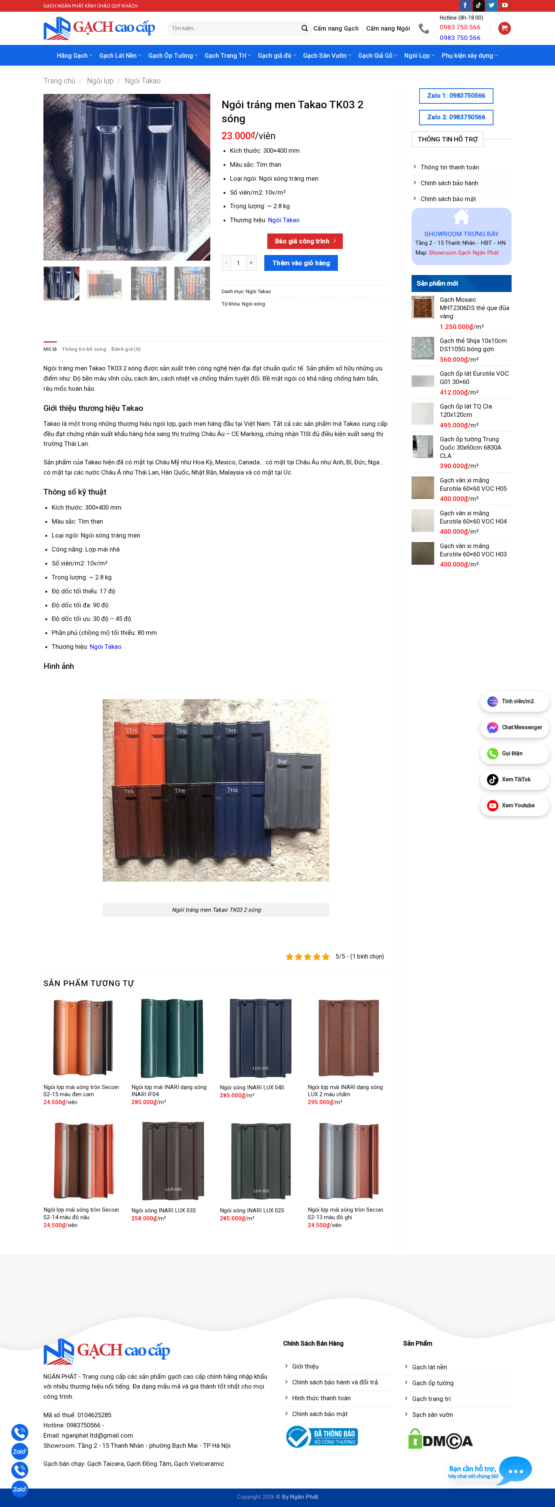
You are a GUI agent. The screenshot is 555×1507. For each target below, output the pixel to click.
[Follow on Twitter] (492, 6)
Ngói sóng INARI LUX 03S (163, 1210)
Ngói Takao (143, 81)
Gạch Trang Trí (225, 55)
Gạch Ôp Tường (170, 55)
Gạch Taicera (105, 1463)
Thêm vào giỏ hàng (301, 263)
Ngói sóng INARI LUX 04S (252, 1087)
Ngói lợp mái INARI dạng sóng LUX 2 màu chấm (345, 1091)
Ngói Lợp (417, 55)
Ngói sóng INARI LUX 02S (252, 1210)
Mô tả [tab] (50, 349)
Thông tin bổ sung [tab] (84, 349)
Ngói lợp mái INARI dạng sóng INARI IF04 (169, 1091)
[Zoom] (54, 251)
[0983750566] (425, 28)
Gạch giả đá (274, 55)
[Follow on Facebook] (465, 6)
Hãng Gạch (72, 55)
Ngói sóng (253, 304)
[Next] (197, 177)
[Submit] (305, 28)
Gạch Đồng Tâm (148, 1463)
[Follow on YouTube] (505, 6)
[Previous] (56, 177)
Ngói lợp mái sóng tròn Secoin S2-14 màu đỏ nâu (81, 1213)
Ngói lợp (100, 81)
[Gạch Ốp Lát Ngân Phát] (99, 28)
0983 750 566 (460, 27)
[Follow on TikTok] (479, 6)
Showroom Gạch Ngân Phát (464, 252)
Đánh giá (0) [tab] (125, 349)
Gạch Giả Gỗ (375, 55)
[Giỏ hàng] (504, 28)
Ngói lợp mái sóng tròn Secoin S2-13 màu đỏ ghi (345, 1213)
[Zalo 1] (19, 1451)
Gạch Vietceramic (199, 1463)
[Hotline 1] (19, 1432)
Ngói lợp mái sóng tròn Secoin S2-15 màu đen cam (81, 1091)
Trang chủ (59, 81)
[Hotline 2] (19, 1470)
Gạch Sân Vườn (325, 55)
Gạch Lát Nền (118, 55)
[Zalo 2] (19, 1489)
